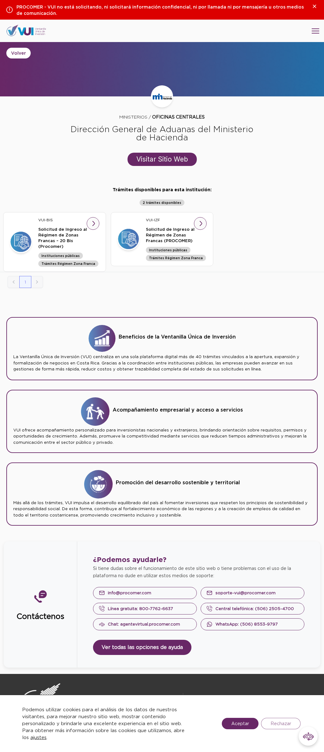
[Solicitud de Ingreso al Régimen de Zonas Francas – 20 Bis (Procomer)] (21, 242)
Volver (18, 53)
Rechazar (281, 723)
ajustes (38, 737)
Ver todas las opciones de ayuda (142, 647)
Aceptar (240, 723)
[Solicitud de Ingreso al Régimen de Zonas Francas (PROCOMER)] (128, 239)
